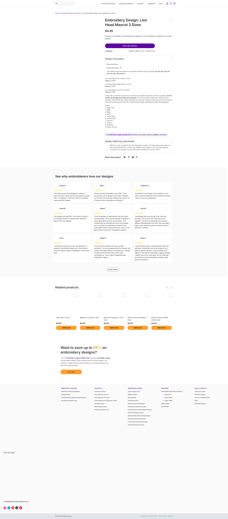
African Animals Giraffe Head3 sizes (159, 319)
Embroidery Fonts (133, 400)
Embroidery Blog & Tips (101, 409)
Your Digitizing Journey (101, 394)
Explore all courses (100, 391)
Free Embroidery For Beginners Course (105, 400)
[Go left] (166, 286)
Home (57, 13)
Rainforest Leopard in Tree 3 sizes (114, 319)
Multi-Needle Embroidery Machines (171, 391)
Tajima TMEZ (168, 397)
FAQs (196, 400)
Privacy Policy (153, 516)
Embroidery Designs (108, 3)
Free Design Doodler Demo (69, 400)
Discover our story (200, 391)
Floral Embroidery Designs (135, 412)
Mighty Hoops (165, 403)
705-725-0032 (9, 453)
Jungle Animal (150, 51)
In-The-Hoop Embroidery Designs (138, 421)
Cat (82, 13)
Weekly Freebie (132, 394)
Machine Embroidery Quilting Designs (139, 415)
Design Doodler (65, 394)
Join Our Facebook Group (202, 397)
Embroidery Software (126, 3)
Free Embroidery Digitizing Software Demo (73, 397)
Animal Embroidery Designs (136, 425)
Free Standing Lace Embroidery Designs (140, 409)
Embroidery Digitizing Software (70, 391)
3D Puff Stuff (165, 406)
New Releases (132, 397)
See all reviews (112, 269)
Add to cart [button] (66, 328)
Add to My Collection (130, 46)
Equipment (151, 3)
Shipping (144, 516)
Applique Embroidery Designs (137, 418)
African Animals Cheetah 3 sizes (137, 319)
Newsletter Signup (200, 403)
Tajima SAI (167, 394)
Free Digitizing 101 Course (102, 397)
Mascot (137, 51)
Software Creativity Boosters (136, 403)
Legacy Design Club (134, 391)
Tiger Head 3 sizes (63, 317)
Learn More (71, 372)
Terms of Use (162, 516)
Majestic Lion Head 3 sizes (89, 317)
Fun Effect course (99, 403)
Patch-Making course (100, 406)
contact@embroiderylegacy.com (16, 501)
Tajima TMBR (168, 400)
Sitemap (170, 516)
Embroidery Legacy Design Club (120, 135)
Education (140, 3)
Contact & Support (200, 394)
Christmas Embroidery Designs (137, 406)
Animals (77, 13)
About (161, 3)
